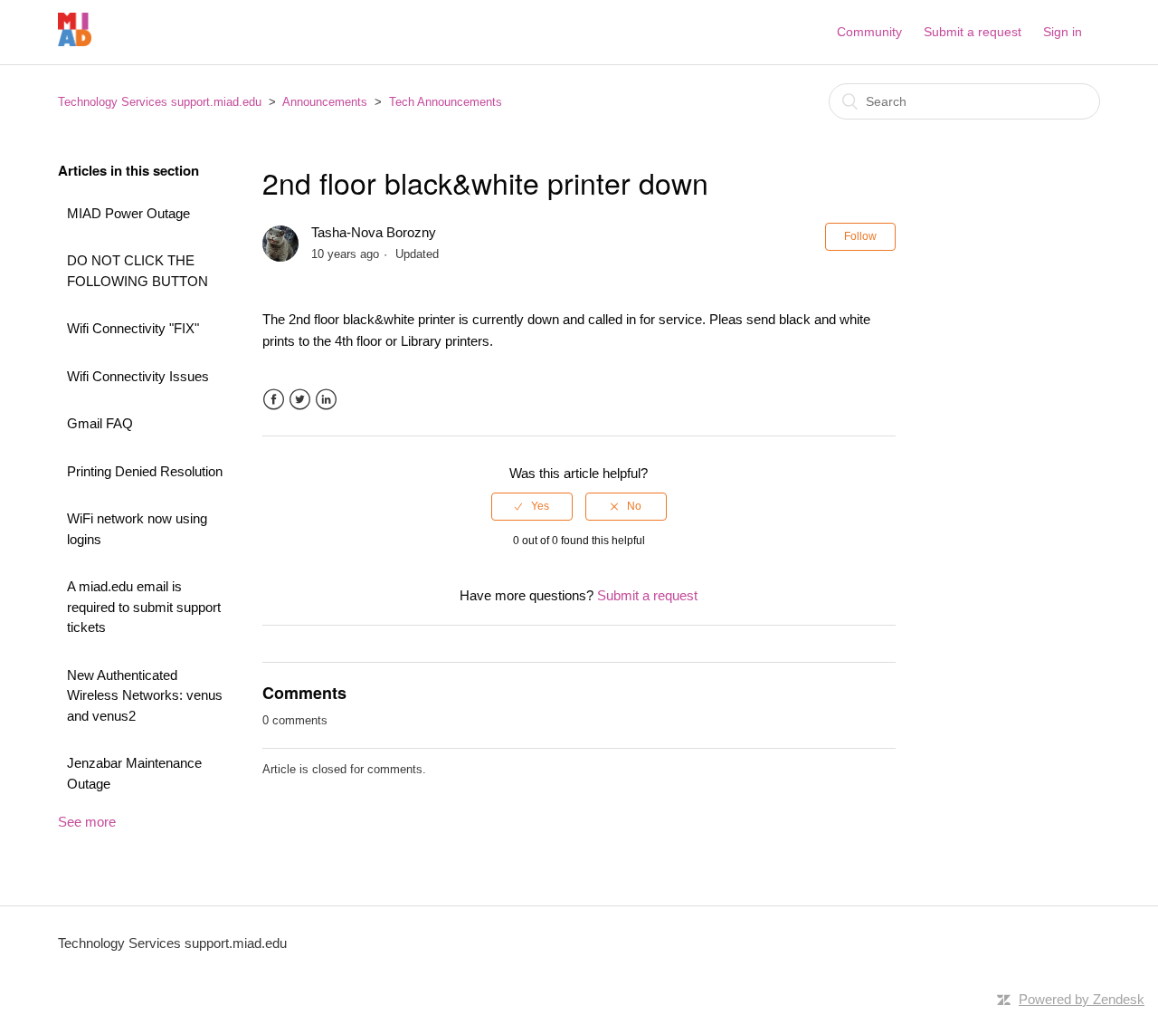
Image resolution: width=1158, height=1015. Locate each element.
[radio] (532, 506)
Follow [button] (860, 236)
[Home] (74, 41)
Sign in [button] (1062, 31)
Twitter (300, 399)
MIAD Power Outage (128, 213)
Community (869, 31)
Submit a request (972, 31)
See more (87, 821)
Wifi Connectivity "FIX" (133, 328)
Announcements (324, 102)
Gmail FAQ (100, 423)
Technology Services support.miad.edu (159, 102)
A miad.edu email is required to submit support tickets (144, 607)
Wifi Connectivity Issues (138, 376)
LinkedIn (326, 399)
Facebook (273, 399)
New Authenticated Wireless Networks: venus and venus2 (145, 695)
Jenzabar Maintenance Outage (134, 773)
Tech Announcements (445, 102)
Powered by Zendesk (1081, 999)
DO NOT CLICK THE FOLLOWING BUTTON (137, 271)
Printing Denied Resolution (145, 471)
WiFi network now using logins (137, 529)
